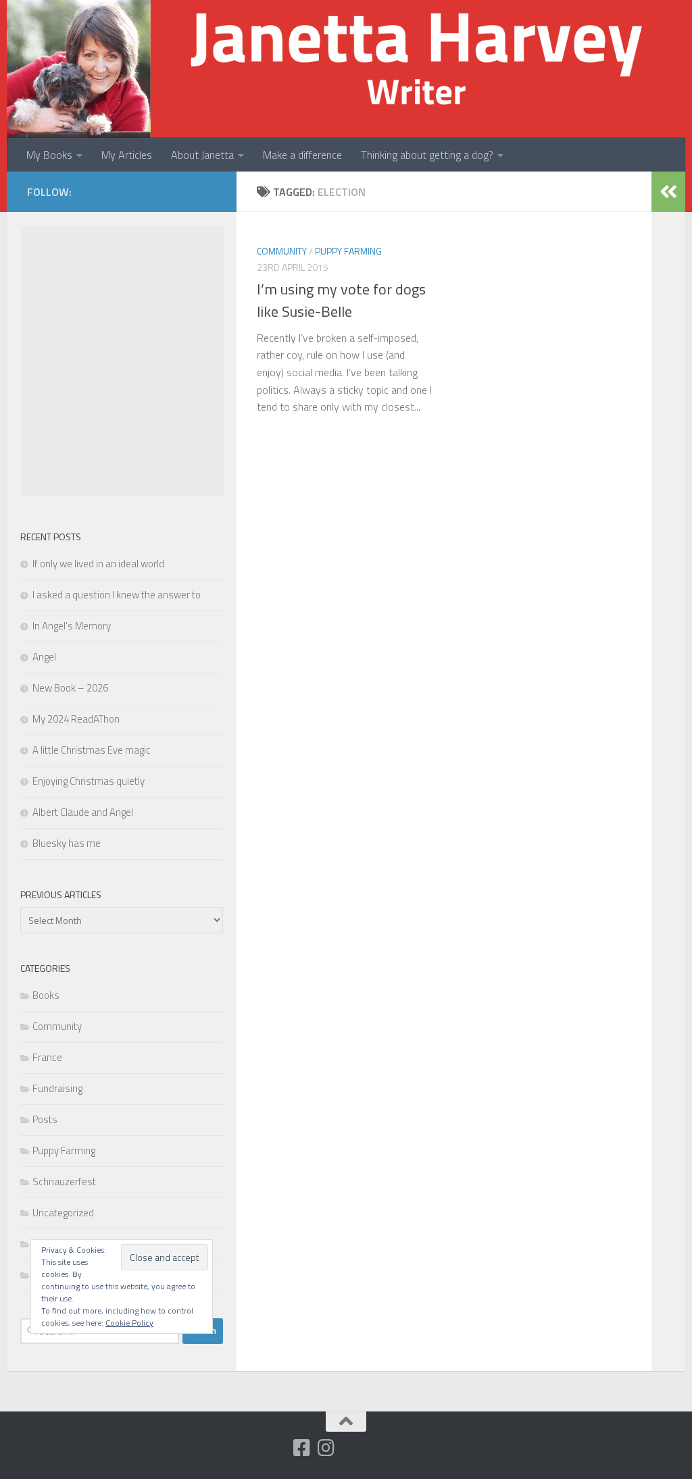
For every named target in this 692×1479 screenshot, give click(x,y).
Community (282, 251)
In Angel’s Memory (71, 625)
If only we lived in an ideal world (98, 563)
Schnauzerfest (64, 1181)
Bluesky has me (66, 843)
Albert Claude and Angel (82, 812)
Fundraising (57, 1088)
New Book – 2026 (70, 688)
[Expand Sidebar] (668, 192)
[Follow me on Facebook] (302, 1447)
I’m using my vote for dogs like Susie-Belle (341, 300)
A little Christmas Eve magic (91, 750)
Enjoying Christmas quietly (88, 781)
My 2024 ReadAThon (76, 719)
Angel (44, 657)
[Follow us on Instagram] (326, 1447)
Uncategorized (63, 1212)
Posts (44, 1119)
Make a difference (302, 155)
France (47, 1057)
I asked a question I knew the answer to (116, 594)
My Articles (126, 155)
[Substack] (277, 1449)
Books (45, 995)
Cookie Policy (129, 1322)
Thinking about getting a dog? (427, 155)
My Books (49, 155)
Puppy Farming (348, 251)
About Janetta (202, 155)
